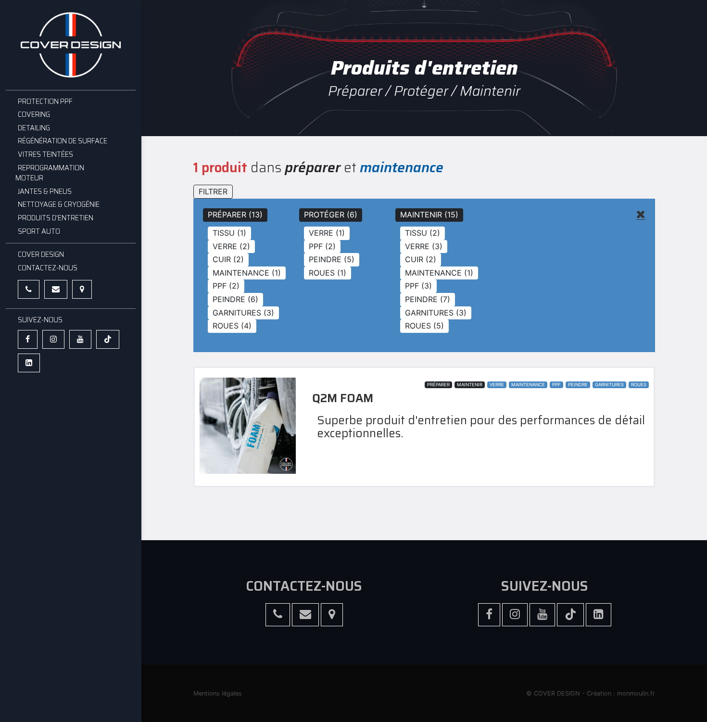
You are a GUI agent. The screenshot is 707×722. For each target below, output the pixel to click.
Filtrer (213, 191)
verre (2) (231, 246)
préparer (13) (235, 214)
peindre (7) (427, 299)
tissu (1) (229, 233)
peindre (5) (331, 259)
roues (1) (327, 273)
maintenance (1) (247, 273)
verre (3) (423, 246)
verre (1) (327, 233)
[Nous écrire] (55, 289)
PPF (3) (418, 286)
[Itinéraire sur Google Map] (82, 289)
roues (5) (424, 325)
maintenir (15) (429, 214)
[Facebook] (28, 339)
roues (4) (232, 325)
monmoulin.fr (636, 693)
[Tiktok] (107, 339)
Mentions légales (217, 693)
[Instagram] (53, 339)
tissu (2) (422, 233)
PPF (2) (226, 286)
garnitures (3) (243, 312)
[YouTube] (80, 339)
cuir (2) (228, 259)
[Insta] (515, 614)
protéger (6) (330, 214)
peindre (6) (235, 299)
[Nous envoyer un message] (305, 614)
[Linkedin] (29, 363)
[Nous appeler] (28, 289)
